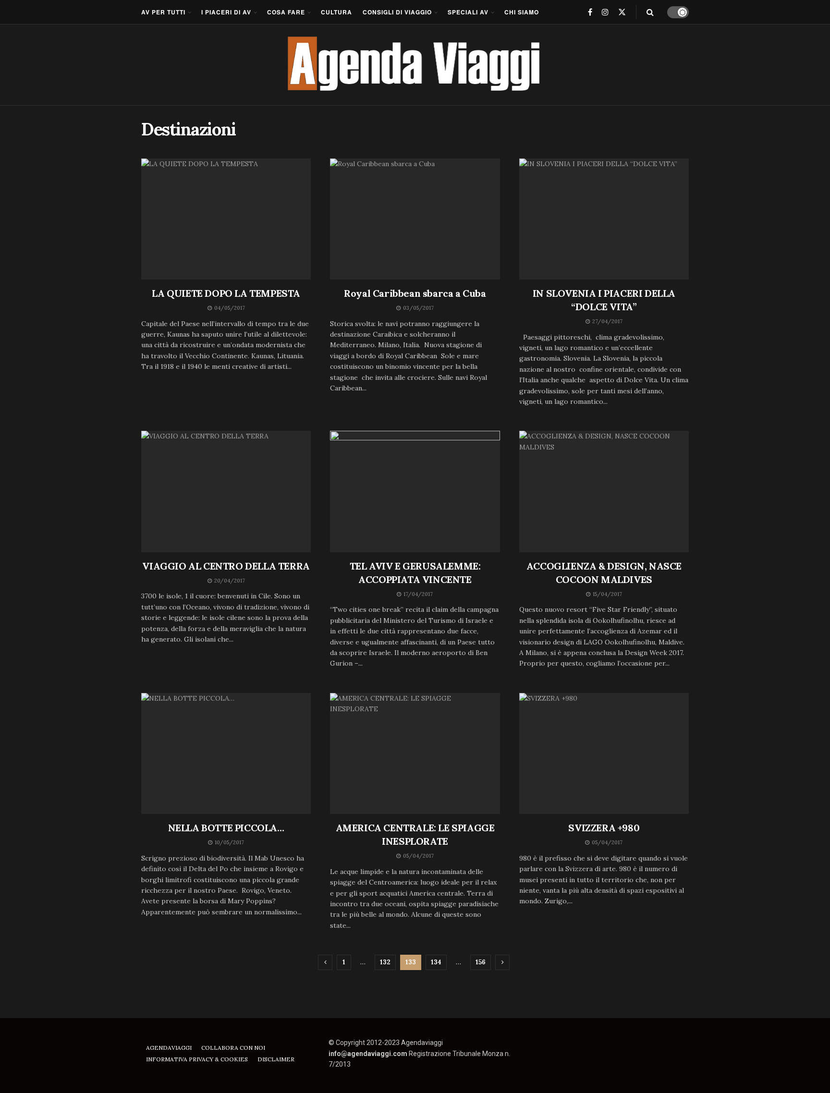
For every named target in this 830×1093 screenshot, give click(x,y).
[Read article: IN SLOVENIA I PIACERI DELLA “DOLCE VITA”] (604, 219)
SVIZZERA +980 (603, 828)
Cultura (336, 12)
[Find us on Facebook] (590, 12)
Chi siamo (521, 12)
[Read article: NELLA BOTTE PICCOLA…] (226, 753)
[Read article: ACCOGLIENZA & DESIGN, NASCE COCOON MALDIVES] (604, 491)
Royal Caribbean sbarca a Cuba (415, 293)
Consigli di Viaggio (397, 12)
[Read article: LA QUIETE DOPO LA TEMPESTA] (226, 219)
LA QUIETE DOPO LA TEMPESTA (226, 293)
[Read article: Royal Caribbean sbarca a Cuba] (415, 219)
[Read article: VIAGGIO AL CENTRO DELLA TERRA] (226, 491)
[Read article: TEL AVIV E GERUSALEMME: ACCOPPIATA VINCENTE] (415, 491)
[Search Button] (650, 12)
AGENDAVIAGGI (169, 1047)
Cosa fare (286, 12)
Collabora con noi (233, 1047)
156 (481, 962)
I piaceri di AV (226, 12)
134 (436, 962)
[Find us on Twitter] (622, 12)
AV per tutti (163, 12)
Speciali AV (468, 12)
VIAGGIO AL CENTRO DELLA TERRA (225, 566)
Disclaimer (275, 1059)
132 (385, 962)
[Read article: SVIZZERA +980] (604, 753)
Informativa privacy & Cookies (197, 1059)
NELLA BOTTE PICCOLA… (226, 828)
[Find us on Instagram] (605, 12)
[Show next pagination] (502, 962)
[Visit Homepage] (415, 65)
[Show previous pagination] (325, 962)
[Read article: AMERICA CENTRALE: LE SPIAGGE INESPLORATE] (415, 753)
